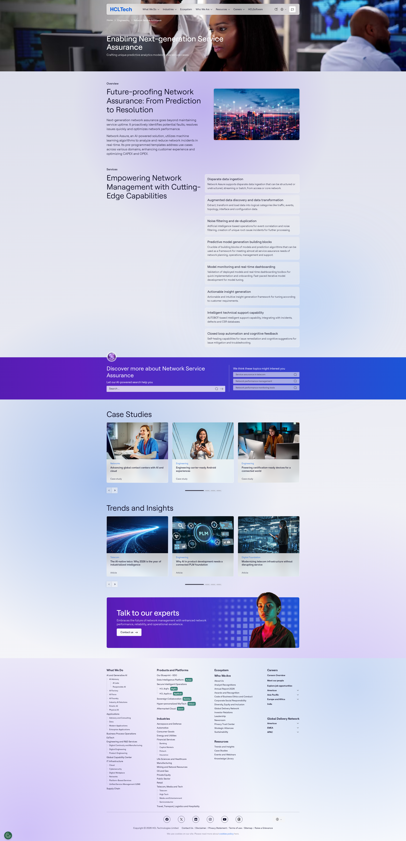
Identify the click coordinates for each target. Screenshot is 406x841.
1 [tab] (194, 490)
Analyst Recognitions (225, 684)
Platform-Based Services (120, 780)
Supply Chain (113, 788)
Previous (109, 490)
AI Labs (116, 683)
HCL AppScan (171, 693)
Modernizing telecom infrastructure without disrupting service (267, 563)
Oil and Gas (163, 770)
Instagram (210, 819)
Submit (221, 389)
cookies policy (226, 833)
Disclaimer (200, 828)
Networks (113, 776)
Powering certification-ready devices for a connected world (266, 469)
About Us (219, 680)
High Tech (164, 794)
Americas (272, 690)
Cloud (112, 765)
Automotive (162, 727)
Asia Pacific (273, 694)
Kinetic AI (113, 706)
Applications (113, 714)
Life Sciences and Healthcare (172, 759)
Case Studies (221, 750)
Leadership (220, 716)
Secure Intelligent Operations (172, 684)
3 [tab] (213, 490)
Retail (160, 782)
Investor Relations (223, 712)
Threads (239, 819)
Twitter (181, 819)
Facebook (167, 819)
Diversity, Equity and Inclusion (229, 704)
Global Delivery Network (226, 708)
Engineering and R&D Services (122, 741)
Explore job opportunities (279, 685)
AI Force (112, 694)
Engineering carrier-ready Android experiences (196, 469)
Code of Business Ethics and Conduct (233, 696)
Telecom (163, 790)
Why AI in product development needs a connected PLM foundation (199, 563)
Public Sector (163, 778)
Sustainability (221, 731)
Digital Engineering (117, 749)
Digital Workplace (117, 773)
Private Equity (164, 774)
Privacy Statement (217, 828)
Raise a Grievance (264, 828)
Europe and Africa (276, 699)
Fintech (163, 751)
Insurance (164, 755)
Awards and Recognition (226, 692)
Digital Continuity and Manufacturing (125, 745)
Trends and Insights (224, 746)
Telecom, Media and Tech (170, 786)
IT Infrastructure (115, 761)
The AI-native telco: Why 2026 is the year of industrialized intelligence (135, 563)
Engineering (123, 20)
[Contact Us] (292, 9)
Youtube (224, 819)
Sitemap (248, 828)
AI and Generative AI (117, 675)
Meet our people (275, 680)
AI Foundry (113, 698)
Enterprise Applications (119, 729)
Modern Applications (118, 725)
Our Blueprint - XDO (167, 675)
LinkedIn (195, 819)
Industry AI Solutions (118, 702)
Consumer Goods (165, 731)
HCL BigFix (168, 688)
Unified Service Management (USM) (124, 784)
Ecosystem (186, 9)
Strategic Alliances (224, 728)
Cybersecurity (115, 769)
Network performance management (254, 381)
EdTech (110, 737)
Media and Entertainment (171, 798)
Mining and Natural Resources (172, 767)
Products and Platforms (172, 670)
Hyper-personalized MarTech (176, 703)
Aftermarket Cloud (170, 708)
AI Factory (113, 690)
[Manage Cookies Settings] (8, 835)
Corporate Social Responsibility (230, 700)
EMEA (270, 727)
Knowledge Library (224, 758)
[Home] (121, 9)
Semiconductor (166, 802)
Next (115, 490)
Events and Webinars (225, 754)
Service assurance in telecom (250, 374)
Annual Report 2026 (224, 688)
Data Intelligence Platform (174, 679)
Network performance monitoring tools (255, 387)
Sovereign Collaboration (173, 698)
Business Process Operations (121, 733)
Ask (276, 9)
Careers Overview (276, 675)
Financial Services (166, 739)
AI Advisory (114, 679)
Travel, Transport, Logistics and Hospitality (178, 806)
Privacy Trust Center (224, 724)
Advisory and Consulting (120, 718)
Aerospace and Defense (169, 723)
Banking (163, 743)
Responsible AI (119, 687)
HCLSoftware (255, 9)
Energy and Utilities (167, 735)
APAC (270, 732)
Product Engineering (118, 753)
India (269, 704)
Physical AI (114, 710)
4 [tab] (218, 490)
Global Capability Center (119, 757)
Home (110, 20)
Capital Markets (167, 747)
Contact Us (187, 828)
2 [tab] (207, 490)
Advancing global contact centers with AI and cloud (137, 469)
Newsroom (219, 720)
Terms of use (235, 828)
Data (111, 721)
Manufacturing (164, 763)
